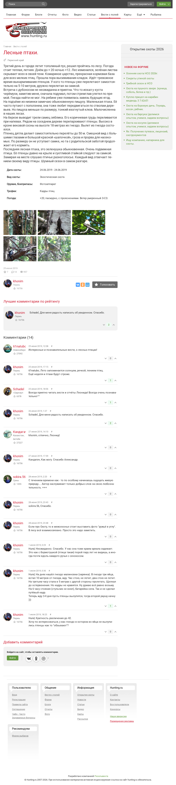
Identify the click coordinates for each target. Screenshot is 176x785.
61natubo (19, 346)
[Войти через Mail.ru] (44, 659)
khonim (18, 281)
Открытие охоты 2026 (147, 49)
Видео (78, 14)
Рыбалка (156, 14)
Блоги (38, 14)
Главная (11, 14)
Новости (81, 699)
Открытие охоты (85, 694)
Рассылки (82, 719)
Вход (14, 694)
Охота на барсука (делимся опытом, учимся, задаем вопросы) (147, 116)
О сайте (114, 694)
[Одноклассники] (83, 285)
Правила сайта (20, 704)
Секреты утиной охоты (140, 78)
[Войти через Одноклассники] (36, 659)
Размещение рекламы (122, 721)
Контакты (115, 699)
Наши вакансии (118, 716)
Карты (127, 14)
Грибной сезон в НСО (139, 83)
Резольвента (101, 776)
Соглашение (18, 709)
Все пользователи (119, 704)
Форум (25, 14)
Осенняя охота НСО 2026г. (142, 73)
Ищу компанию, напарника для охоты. (145, 142)
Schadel (18, 389)
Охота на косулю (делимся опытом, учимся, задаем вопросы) (147, 124)
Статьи (91, 14)
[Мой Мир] (87, 285)
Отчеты (52, 14)
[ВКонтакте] (78, 285)
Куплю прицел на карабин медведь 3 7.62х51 (142, 98)
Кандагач (20, 432)
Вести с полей (109, 14)
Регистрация (18, 699)
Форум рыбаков (20, 736)
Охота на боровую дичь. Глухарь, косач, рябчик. (146, 107)
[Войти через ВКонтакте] (29, 659)
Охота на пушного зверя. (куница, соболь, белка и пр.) (146, 90)
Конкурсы (115, 709)
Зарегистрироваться (141, 4)
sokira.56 (19, 477)
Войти (162, 4)
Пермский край (16, 60)
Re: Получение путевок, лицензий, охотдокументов (147, 133)
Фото (65, 14)
